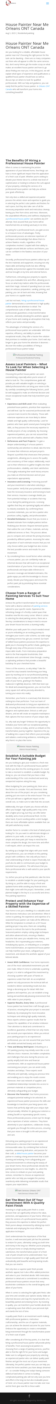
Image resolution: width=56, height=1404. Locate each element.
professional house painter (18, 219)
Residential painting (26, 33)
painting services (41, 606)
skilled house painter (25, 1153)
